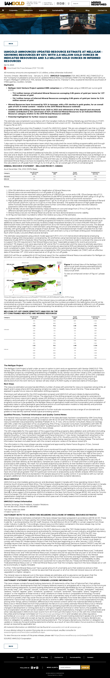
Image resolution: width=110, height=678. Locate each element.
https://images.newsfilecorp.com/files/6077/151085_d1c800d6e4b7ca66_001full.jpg (39, 297)
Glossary (20, 657)
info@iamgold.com (12, 512)
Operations (28, 10)
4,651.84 (46, 4)
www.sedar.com (19, 257)
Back (11, 43)
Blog (87, 10)
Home (3, 10)
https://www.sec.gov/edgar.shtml (52, 614)
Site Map (44, 657)
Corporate (13, 10)
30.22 (35, 2)
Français (68, 3)
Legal (32, 657)
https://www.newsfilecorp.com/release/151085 (73, 635)
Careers (72, 10)
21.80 (35, 3)
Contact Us (102, 10)
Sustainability (57, 10)
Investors (43, 10)
